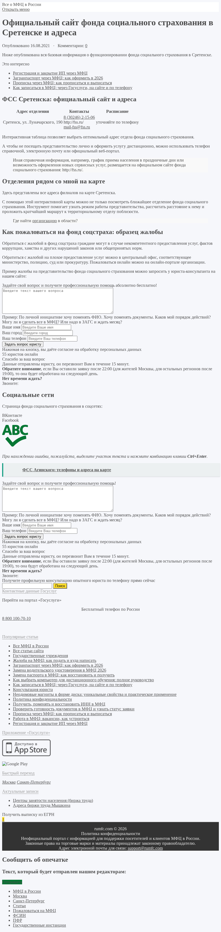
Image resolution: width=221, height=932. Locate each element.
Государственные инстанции (39, 925)
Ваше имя (11, 327)
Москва (20, 896)
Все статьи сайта (28, 650)
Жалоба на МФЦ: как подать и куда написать (54, 660)
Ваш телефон (14, 338)
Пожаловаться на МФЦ (34, 910)
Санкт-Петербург (29, 901)
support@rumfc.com (145, 848)
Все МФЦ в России (31, 646)
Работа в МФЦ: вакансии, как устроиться (51, 718)
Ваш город (12, 332)
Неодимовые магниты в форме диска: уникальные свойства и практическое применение (95, 694)
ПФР (17, 920)
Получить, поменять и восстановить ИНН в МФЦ (59, 704)
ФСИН (19, 915)
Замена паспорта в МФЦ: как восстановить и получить (64, 675)
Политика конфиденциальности (42, 699)
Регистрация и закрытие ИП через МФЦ (50, 73)
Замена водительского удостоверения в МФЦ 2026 (59, 670)
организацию (44, 220)
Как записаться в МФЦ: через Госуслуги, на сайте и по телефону (72, 87)
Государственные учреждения (40, 655)
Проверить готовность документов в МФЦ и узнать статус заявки (73, 709)
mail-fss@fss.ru (77, 127)
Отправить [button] (12, 882)
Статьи (19, 905)
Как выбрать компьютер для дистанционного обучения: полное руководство (83, 680)
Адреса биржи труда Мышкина (41, 805)
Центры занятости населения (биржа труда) (53, 800)
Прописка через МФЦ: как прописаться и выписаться (62, 83)
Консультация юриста (33, 689)
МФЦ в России (27, 891)
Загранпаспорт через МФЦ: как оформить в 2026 (58, 78)
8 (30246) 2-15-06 (79, 117)
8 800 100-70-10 (16, 618)
